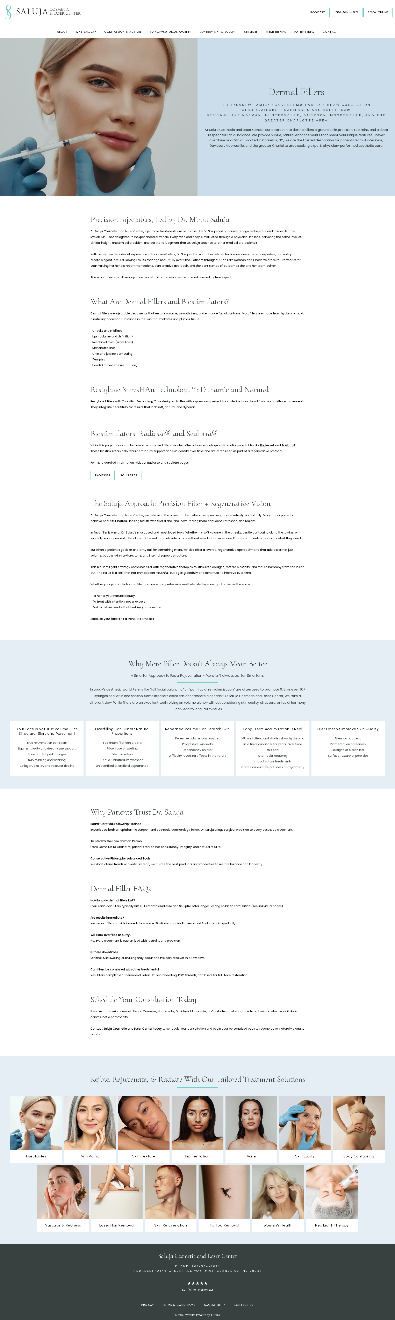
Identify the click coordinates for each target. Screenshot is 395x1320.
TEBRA (215, 1315)
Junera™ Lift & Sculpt (218, 32)
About (62, 32)
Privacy (147, 1305)
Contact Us (244, 1305)
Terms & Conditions (179, 1305)
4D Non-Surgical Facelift (170, 32)
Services (251, 32)
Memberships (276, 32)
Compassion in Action (122, 32)
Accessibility (214, 1305)
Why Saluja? (86, 32)
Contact (330, 32)
